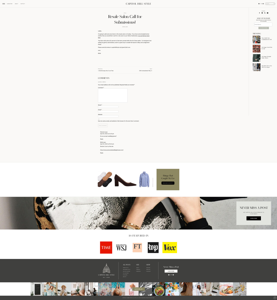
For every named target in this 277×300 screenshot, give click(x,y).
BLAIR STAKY (152, 297)
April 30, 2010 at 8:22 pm (107, 144)
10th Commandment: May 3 (145, 70)
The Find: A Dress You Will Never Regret (267, 66)
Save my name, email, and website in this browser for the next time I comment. (118, 121)
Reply (101, 139)
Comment (101, 87)
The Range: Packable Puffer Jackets (266, 57)
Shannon (102, 132)
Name (100, 105)
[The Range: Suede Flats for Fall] (256, 49)
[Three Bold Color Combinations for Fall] (256, 39)
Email (100, 109)
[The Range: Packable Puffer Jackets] (256, 58)
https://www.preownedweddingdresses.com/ (111, 150)
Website (100, 114)
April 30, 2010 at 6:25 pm (107, 133)
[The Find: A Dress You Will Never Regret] (256, 67)
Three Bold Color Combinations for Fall (267, 38)
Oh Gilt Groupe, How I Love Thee (106, 70)
